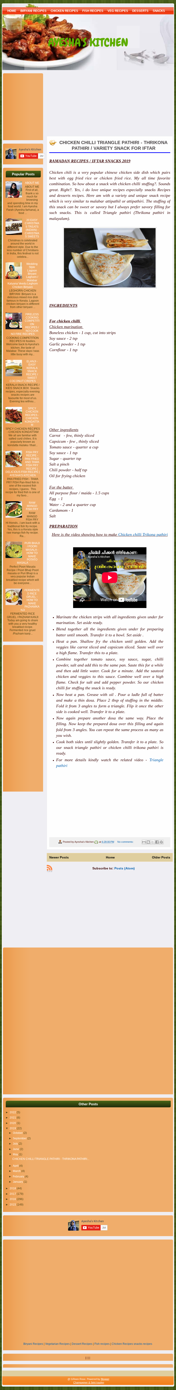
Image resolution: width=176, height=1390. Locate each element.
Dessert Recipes (82, 1343)
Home (11, 11)
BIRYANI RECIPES (33, 11)
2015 (13, 1204)
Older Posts (161, 857)
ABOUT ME (15, 17)
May (16, 1154)
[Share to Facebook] (157, 842)
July (16, 1143)
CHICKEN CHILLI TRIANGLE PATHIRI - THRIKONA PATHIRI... (50, 1159)
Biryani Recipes (33, 1343)
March (17, 1171)
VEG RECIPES (117, 11)
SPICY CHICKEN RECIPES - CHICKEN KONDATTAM (32, 416)
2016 (13, 1199)
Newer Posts (59, 857)
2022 (13, 1112)
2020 (13, 1123)
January (18, 1181)
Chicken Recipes (122, 1343)
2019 (13, 1128)
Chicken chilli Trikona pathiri (143, 534)
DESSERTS (140, 11)
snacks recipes (143, 1343)
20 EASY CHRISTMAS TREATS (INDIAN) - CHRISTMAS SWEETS (32, 228)
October (18, 1133)
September (20, 1138)
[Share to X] (152, 842)
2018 (13, 1188)
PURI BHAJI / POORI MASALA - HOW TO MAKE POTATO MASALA (28, 553)
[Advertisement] (34, 106)
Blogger (105, 1379)
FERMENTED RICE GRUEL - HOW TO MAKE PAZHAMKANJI (30, 600)
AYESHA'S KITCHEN (88, 42)
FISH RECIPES (92, 11)
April (16, 1165)
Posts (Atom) (124, 868)
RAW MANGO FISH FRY (32, 506)
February (19, 1176)
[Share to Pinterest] (161, 842)
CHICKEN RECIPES (64, 11)
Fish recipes (102, 1343)
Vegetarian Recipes (57, 1343)
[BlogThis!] (148, 842)
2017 (13, 1193)
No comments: (125, 841)
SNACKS (159, 11)
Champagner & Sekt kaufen (88, 1382)
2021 (13, 1117)
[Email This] (144, 842)
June (16, 1149)
